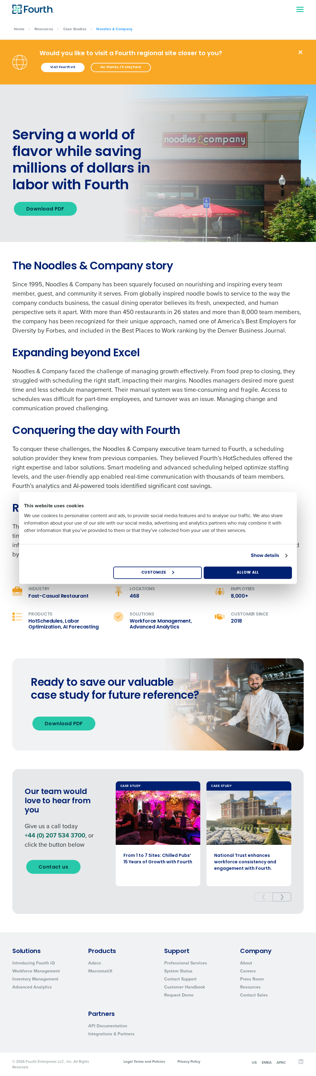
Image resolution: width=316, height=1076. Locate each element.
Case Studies (75, 29)
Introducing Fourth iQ (33, 963)
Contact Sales (254, 995)
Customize (153, 573)
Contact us (53, 867)
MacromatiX (100, 971)
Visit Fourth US (62, 67)
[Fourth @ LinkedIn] (301, 1063)
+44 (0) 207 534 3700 (55, 835)
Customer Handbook (184, 987)
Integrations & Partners (111, 1034)
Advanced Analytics (32, 987)
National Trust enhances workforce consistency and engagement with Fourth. (245, 862)
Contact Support (180, 979)
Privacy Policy (188, 1061)
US (254, 1062)
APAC (281, 1062)
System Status (178, 971)
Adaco (94, 963)
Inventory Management (35, 979)
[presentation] (263, 897)
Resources (44, 29)
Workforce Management (36, 971)
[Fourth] (33, 9)
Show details (265, 555)
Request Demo (178, 995)
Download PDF (45, 209)
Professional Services (185, 963)
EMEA (267, 1062)
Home (19, 29)
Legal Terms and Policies (144, 1061)
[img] (300, 52)
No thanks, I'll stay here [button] (121, 67)
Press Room (252, 979)
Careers (248, 971)
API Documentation (107, 1026)
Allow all (248, 573)
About (246, 963)
